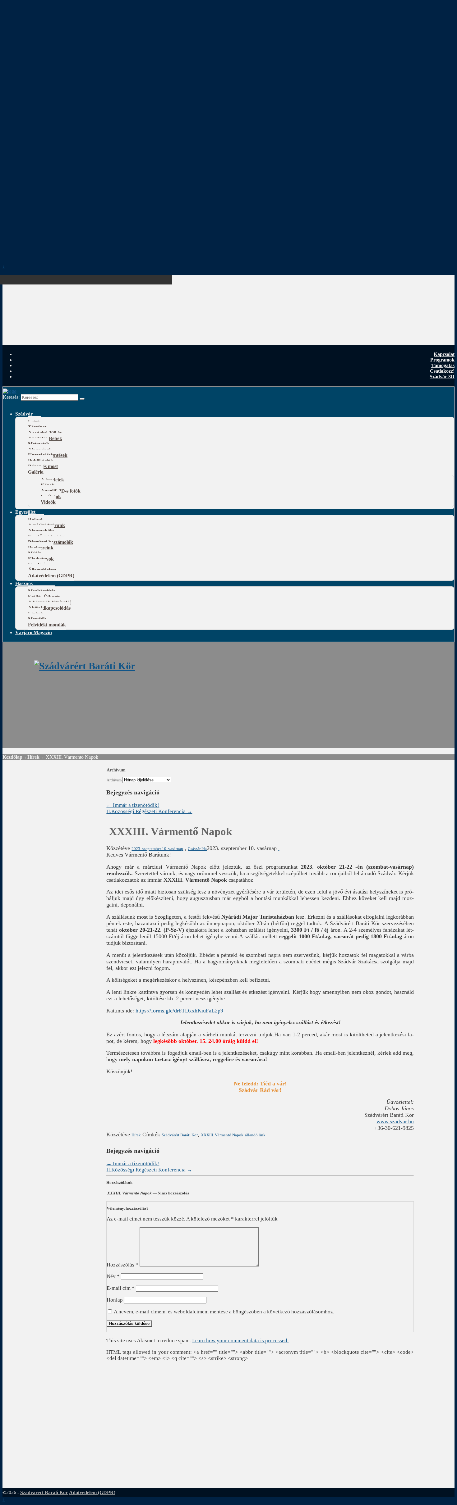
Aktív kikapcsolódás (49, 608)
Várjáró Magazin (33, 632)
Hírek (33, 757)
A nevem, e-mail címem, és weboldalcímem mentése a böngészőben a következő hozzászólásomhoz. (224, 1312)
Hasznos (24, 583)
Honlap (115, 1300)
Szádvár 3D (442, 376)
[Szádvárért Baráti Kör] (84, 665)
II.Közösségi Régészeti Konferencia (149, 811)
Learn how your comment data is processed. (240, 1341)
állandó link (255, 1135)
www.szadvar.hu (395, 1121)
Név (113, 1276)
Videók (48, 502)
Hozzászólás (122, 1265)
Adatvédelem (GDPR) (51, 575)
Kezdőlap (12, 757)
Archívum (114, 780)
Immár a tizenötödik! (132, 805)
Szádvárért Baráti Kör (180, 1135)
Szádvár (24, 413)
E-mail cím (121, 1288)
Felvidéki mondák (47, 624)
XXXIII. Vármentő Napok (222, 1135)
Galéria (36, 472)
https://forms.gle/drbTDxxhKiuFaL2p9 (179, 1010)
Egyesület (25, 512)
